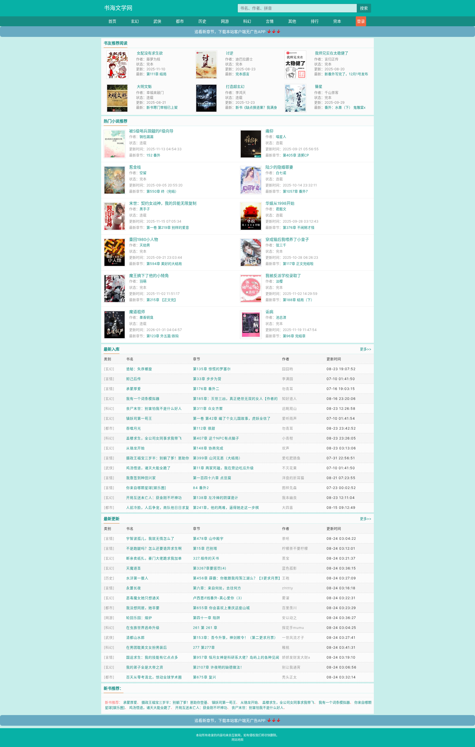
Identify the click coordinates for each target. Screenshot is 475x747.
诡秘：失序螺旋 (139, 369)
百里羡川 (289, 608)
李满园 (287, 379)
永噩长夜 (133, 588)
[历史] (109, 578)
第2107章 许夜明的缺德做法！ (218, 667)
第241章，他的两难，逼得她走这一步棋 (226, 507)
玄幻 (135, 21)
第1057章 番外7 (295, 191)
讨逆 (229, 53)
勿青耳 (287, 388)
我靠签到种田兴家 (141, 478)
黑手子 (145, 209)
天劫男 (145, 245)
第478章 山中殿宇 (208, 538)
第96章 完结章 (294, 336)
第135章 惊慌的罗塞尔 (212, 369)
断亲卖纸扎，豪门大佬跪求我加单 (154, 558)
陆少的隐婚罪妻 (279, 167)
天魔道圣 (133, 568)
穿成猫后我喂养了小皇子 (287, 239)
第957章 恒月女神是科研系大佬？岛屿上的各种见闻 (236, 657)
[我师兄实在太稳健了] (295, 53)
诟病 (269, 311)
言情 (270, 21)
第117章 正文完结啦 (298, 263)
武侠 (157, 21)
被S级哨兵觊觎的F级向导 (151, 131)
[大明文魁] (117, 86)
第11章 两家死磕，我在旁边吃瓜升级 (223, 468)
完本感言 (242, 74)
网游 (225, 21)
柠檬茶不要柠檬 (295, 548)
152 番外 (153, 155)
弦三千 (281, 245)
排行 (315, 21)
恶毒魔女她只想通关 (143, 598)
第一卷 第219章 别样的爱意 (167, 227)
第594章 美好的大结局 (164, 263)
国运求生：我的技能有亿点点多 (152, 657)
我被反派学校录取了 (283, 275)
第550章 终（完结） (162, 191)
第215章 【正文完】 (162, 300)
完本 (337, 21)
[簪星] (295, 86)
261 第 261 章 (205, 627)
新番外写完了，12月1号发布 (346, 74)
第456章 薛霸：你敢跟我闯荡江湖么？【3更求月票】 (237, 578)
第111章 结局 (156, 74)
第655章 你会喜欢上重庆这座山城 (221, 608)
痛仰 (269, 131)
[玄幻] (109, 369)
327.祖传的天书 (206, 558)
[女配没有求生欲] (117, 53)
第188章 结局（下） (298, 300)
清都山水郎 (135, 637)
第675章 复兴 (204, 677)
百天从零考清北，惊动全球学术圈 (154, 677)
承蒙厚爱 (133, 388)
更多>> (365, 349)
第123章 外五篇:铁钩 (162, 336)
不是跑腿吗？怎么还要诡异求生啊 (154, 548)
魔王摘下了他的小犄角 (149, 275)
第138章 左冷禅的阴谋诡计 (215, 497)
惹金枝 (135, 167)
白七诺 (281, 173)
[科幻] (109, 408)
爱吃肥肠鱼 (291, 458)
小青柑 (287, 438)
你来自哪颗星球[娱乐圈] (146, 488)
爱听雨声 (289, 418)
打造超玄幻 (235, 86)
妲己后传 (133, 379)
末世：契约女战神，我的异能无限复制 (162, 203)
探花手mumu (293, 627)
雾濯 (285, 598)
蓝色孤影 (289, 568)
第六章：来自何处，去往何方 (217, 588)
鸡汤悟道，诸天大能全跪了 (148, 468)
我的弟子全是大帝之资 (144, 667)
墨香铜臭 (146, 317)
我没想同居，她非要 (143, 608)
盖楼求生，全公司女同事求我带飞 (154, 438)
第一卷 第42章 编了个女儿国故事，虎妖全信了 (232, 418)
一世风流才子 (293, 637)
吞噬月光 (133, 428)
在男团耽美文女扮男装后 (146, 647)
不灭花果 (289, 468)
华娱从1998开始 (279, 203)
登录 (361, 21)
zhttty (287, 588)
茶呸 (285, 538)
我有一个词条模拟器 (143, 398)
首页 (112, 21)
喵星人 (281, 136)
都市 (180, 21)
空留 (143, 173)
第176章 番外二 (206, 388)
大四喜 (287, 507)
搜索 (364, 8)
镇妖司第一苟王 (139, 418)
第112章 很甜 (204, 428)
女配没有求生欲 (150, 53)
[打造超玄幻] (206, 86)
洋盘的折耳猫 (293, 478)
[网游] (109, 618)
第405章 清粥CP (296, 155)
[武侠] (109, 468)
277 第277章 (204, 647)
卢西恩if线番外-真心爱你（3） (218, 598)
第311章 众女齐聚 (208, 408)
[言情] (109, 379)
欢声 (285, 448)
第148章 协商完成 (208, 448)
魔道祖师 (137, 311)
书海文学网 (118, 7)
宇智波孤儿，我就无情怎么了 (150, 538)
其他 (292, 21)
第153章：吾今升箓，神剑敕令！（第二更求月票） (235, 637)
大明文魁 (144, 86)
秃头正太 (289, 677)
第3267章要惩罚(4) (209, 568)
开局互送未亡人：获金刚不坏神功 (154, 497)
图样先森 (289, 488)
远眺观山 (289, 408)
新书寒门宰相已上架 (162, 107)
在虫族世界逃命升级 (143, 627)
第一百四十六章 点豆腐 (212, 478)
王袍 (285, 578)
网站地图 (237, 740)
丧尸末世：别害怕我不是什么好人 (154, 408)
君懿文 (281, 209)
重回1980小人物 (143, 239)
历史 (202, 21)
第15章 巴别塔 (205, 548)
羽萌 (143, 281)
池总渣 (281, 317)
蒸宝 (285, 558)
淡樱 (279, 281)
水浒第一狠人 (137, 578)
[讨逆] (206, 53)
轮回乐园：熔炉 (139, 618)
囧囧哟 (287, 369)
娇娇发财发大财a (296, 657)
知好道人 (289, 398)
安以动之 (289, 618)
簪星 (318, 86)
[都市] (109, 428)
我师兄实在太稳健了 (331, 53)
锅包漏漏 (146, 136)
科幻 (247, 21)
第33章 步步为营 (207, 379)
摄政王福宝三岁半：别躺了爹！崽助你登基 (174, 702)
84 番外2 (201, 488)
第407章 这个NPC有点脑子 (216, 438)
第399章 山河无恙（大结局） (217, 458)
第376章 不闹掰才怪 (298, 227)
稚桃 (285, 647)
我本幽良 (289, 497)
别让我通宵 (291, 667)
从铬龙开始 (135, 448)
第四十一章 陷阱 (206, 618)
